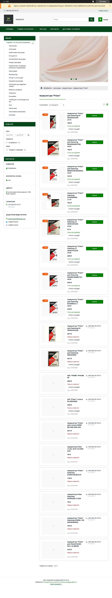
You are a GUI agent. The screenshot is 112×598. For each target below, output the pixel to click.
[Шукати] (91, 19)
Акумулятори (67, 88)
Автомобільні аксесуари (17, 59)
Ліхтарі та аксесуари (16, 78)
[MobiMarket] (8, 23)
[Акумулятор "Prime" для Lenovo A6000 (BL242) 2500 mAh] (53, 431)
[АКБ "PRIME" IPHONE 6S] (53, 383)
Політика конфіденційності (68, 582)
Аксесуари (57, 88)
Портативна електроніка (17, 111)
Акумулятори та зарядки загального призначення (17, 67)
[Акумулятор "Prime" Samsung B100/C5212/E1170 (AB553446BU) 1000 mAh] (53, 478)
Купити (94, 115)
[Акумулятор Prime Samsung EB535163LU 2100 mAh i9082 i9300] (53, 502)
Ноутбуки (12, 115)
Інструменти (13, 56)
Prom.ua (66, 580)
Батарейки (12, 96)
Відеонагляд (13, 74)
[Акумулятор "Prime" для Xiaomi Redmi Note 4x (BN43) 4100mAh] (53, 550)
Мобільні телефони (15, 90)
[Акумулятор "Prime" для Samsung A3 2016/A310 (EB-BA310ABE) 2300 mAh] (53, 334)
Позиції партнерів (15, 62)
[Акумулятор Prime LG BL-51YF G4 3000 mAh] (53, 455)
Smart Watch (13, 71)
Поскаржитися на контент (51, 582)
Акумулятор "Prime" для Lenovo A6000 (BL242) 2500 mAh (75, 425)
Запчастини (13, 46)
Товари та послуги (25, 29)
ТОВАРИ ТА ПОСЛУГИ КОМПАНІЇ (18, 42)
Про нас (43, 29)
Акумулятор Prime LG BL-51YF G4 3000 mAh (75, 449)
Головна (9, 29)
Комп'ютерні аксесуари (17, 52)
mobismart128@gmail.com (16, 219)
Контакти (54, 29)
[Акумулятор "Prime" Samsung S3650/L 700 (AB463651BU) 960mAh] (53, 526)
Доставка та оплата (71, 29)
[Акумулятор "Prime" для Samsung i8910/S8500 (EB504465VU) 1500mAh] (53, 358)
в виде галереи (104, 105)
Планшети (12, 93)
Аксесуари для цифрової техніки (17, 85)
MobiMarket (48, 88)
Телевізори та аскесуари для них (19, 100)
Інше (10, 105)
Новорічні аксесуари (16, 81)
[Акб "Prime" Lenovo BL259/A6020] (53, 407)
